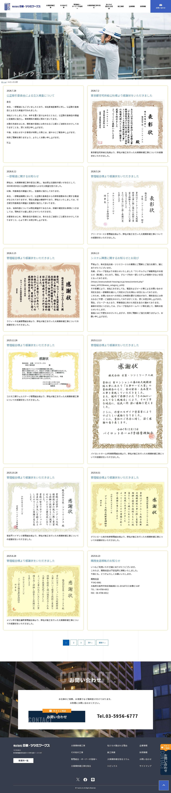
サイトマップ (145, 765)
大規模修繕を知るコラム (118, 759)
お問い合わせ (161, 8)
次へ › (90, 642)
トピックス (112, 765)
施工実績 (121, 6)
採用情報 (143, 6)
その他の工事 (63, 6)
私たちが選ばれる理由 (109, 6)
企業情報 (132, 6)
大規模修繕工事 (50, 6)
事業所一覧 (23, 760)
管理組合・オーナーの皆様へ (77, 6)
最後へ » (102, 642)
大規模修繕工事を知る (93, 6)
